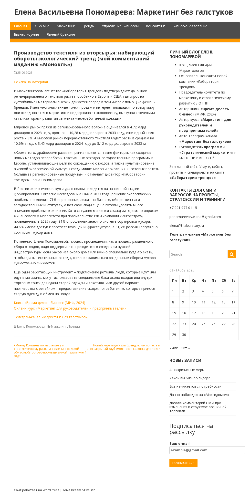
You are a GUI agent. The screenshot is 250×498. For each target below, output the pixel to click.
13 (224, 302)
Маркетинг (66, 26)
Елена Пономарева (31, 326)
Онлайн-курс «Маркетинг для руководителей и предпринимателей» (70, 308)
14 (233, 302)
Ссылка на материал (31, 82)
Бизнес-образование (190, 26)
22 (174, 324)
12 (214, 302)
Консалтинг (155, 26)
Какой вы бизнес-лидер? (189, 378)
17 (194, 313)
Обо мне (42, 26)
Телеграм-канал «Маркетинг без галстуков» (50, 317)
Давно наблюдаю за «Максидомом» (199, 394)
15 (174, 313)
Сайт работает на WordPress (36, 490)
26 (214, 324)
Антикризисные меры (187, 369)
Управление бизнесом (120, 26)
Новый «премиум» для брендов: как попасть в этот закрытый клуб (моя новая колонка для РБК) (123, 347)
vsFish (90, 490)
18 (204, 313)
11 (204, 302)
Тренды (88, 26)
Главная (21, 26)
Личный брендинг (61, 34)
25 (204, 324)
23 (184, 324)
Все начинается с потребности (195, 386)
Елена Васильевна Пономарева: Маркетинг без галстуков (123, 12)
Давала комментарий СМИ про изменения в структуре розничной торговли (198, 407)
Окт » (185, 348)
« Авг (173, 348)
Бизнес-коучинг (27, 34)
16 (184, 313)
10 (194, 302)
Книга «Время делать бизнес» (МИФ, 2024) (49, 302)
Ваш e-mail (179, 443)
